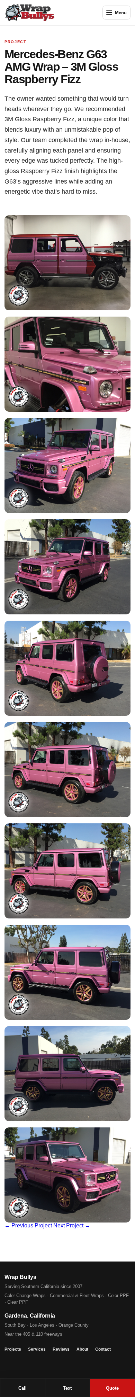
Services (37, 1349)
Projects (12, 1349)
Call (22, 1388)
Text (67, 1388)
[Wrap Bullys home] (39, 12)
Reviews (61, 1349)
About (82, 1349)
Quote (112, 1388)
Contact (103, 1349)
